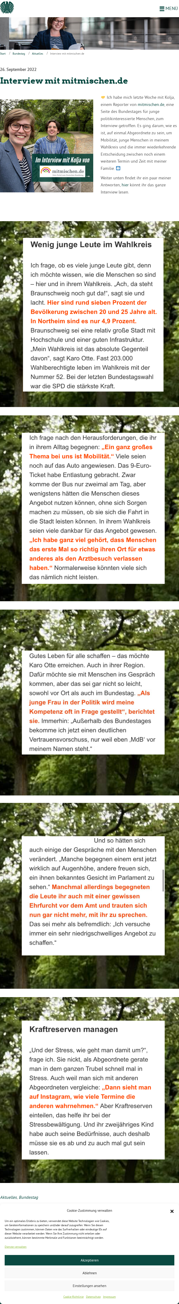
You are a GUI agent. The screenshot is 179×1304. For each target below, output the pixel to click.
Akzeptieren (90, 1260)
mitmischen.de (151, 104)
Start (3, 53)
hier (125, 184)
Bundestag (19, 53)
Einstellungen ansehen (89, 1286)
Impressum (109, 1296)
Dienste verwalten (16, 1246)
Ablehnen (90, 1273)
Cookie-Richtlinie (73, 1296)
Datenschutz (93, 1296)
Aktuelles (37, 53)
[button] (172, 1211)
